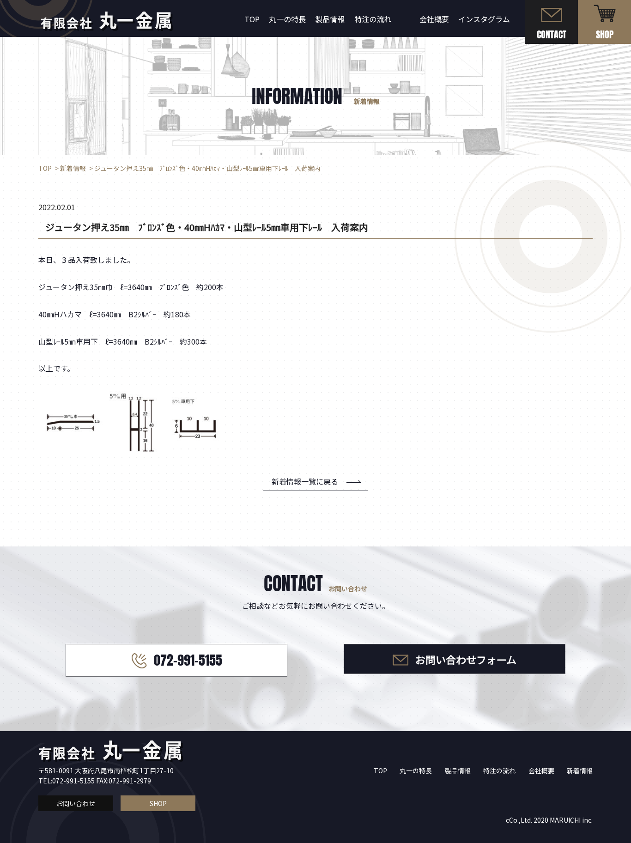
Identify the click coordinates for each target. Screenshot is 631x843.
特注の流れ (372, 18)
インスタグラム (484, 18)
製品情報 (330, 18)
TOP (252, 18)
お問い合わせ (75, 803)
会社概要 (434, 18)
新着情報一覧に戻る (305, 481)
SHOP (158, 803)
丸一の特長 (287, 18)
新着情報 (580, 770)
